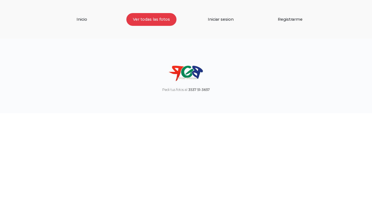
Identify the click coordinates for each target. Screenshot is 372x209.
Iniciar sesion (221, 19)
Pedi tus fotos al (186, 90)
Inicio (82, 19)
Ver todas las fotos (151, 19)
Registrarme (290, 19)
